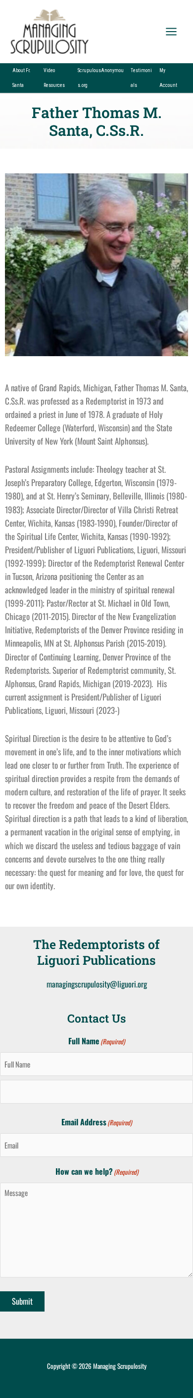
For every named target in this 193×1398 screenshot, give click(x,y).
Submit (22, 1301)
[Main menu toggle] (171, 31)
